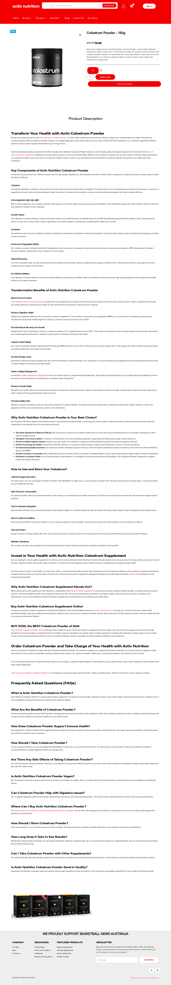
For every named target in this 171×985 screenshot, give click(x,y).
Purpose (40, 18)
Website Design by (138, 978)
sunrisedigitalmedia (152, 978)
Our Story (92, 18)
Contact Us (78, 18)
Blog (67, 18)
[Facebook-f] (157, 970)
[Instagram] (151, 970)
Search (109, 5)
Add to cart (105, 76)
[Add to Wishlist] (93, 70)
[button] (80, 35)
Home (16, 18)
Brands (26, 18)
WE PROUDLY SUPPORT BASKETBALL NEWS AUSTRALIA (85, 933)
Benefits (54, 18)
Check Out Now (124, 83)
